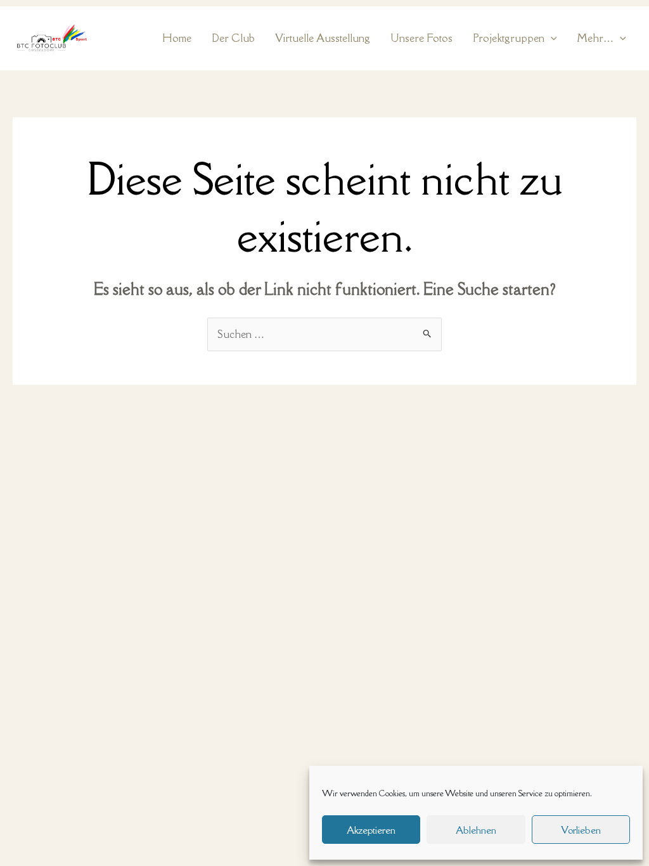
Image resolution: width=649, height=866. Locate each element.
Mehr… (595, 38)
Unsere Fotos (421, 38)
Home (176, 38)
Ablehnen (476, 830)
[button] (550, 38)
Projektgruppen (508, 38)
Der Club (233, 38)
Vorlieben (581, 830)
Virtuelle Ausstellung (322, 38)
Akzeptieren (371, 830)
